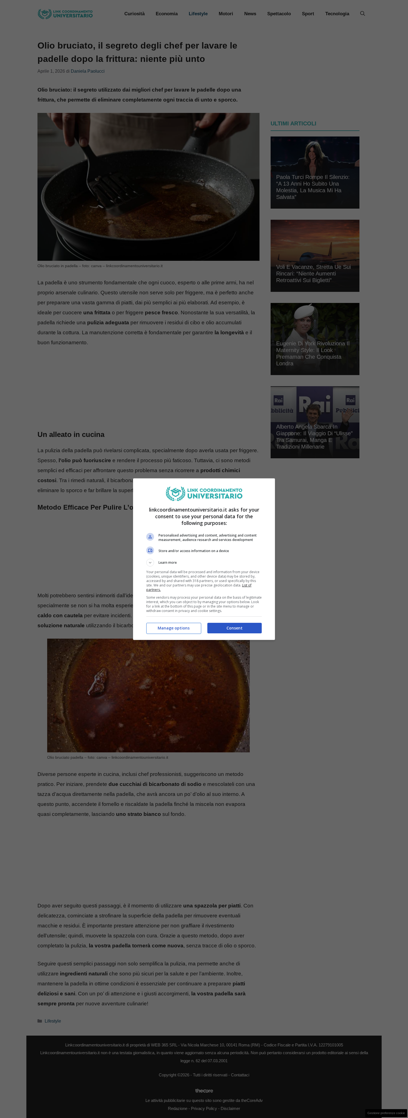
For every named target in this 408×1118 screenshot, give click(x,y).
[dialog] (204, 559)
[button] (204, 562)
